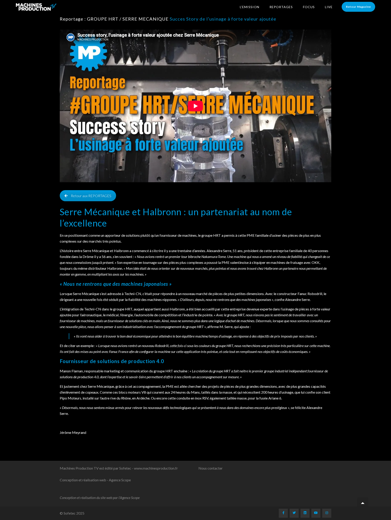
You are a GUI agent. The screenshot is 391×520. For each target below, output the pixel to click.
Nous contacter (210, 468)
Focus (309, 7)
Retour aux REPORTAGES (91, 196)
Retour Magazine (358, 6)
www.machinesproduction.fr (156, 468)
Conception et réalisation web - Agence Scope (95, 480)
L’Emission (249, 7)
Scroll (362, 503)
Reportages (281, 7)
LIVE (329, 7)
